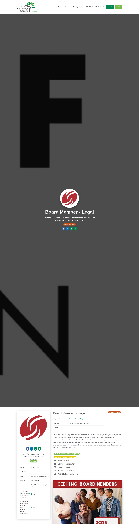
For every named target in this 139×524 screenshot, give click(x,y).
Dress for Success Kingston (77, 419)
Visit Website (35, 480)
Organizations (79, 7)
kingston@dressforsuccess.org (40, 476)
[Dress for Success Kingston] (33, 428)
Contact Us (100, 7)
